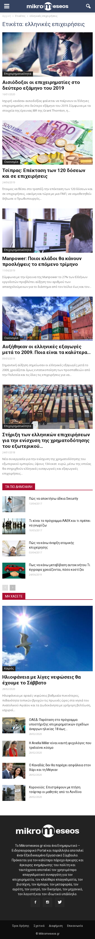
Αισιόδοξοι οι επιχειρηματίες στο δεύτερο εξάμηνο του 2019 (41, 85)
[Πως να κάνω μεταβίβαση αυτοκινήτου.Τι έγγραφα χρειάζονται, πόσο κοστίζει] (13, 571)
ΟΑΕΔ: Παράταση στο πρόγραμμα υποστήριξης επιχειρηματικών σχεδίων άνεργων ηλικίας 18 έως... (59, 724)
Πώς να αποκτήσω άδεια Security (53, 498)
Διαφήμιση (56, 925)
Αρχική (6, 16)
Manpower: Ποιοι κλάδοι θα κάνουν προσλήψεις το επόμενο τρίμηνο (42, 261)
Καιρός (9, 668)
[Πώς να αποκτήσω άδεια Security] (13, 504)
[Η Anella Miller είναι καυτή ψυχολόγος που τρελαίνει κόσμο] (13, 749)
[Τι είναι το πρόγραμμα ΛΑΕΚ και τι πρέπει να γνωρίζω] (13, 526)
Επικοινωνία (75, 925)
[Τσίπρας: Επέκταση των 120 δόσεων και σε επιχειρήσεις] (47, 142)
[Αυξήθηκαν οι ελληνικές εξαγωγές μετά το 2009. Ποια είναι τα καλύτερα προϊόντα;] (47, 319)
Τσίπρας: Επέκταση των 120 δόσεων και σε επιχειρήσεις (43, 173)
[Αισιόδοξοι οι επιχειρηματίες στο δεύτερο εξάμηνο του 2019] (47, 54)
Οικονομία (11, 162)
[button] (88, 6)
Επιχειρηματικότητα (17, 74)
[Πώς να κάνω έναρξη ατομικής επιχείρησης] (13, 548)
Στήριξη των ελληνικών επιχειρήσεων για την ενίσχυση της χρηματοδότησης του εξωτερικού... (46, 440)
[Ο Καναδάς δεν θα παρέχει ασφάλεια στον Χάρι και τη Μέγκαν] (13, 771)
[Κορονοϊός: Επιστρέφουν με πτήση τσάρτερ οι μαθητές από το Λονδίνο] (13, 793)
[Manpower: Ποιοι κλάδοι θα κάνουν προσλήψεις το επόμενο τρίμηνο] (47, 230)
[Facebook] (35, 902)
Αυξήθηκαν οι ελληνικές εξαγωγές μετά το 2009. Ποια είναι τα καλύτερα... (46, 349)
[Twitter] (59, 902)
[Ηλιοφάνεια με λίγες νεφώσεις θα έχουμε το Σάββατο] (47, 638)
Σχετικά (39, 925)
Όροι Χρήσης (20, 925)
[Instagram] (47, 902)
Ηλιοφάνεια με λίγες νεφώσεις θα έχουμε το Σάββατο (41, 680)
